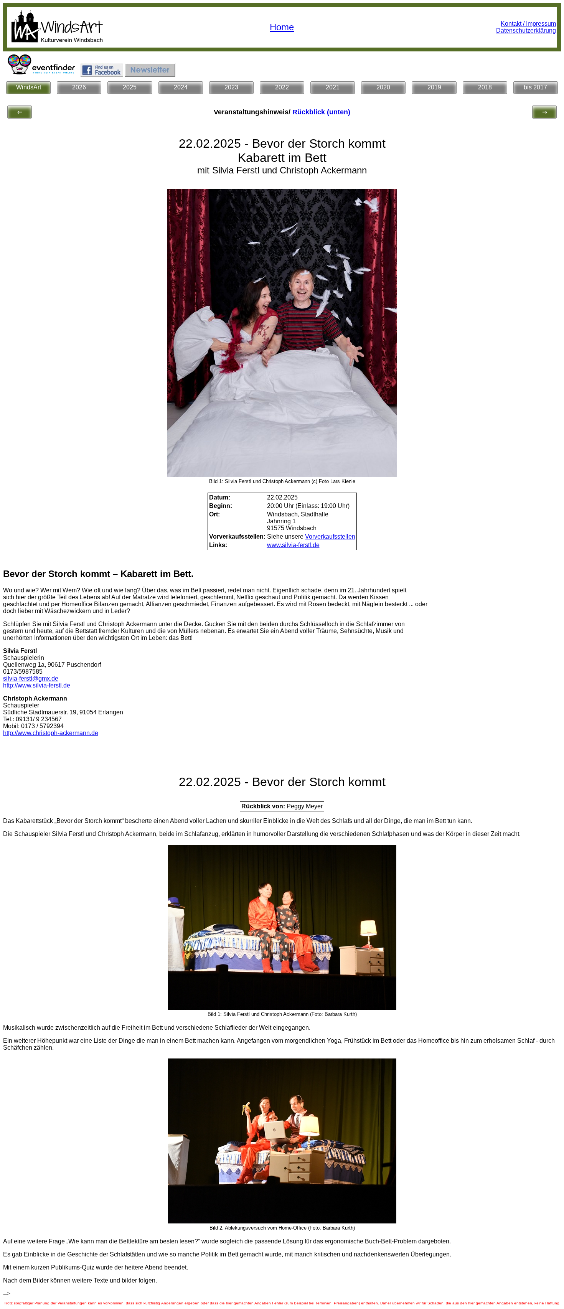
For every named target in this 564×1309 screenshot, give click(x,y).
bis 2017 (535, 87)
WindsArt (28, 87)
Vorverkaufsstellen (330, 536)
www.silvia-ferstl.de (293, 545)
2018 (485, 87)
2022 (282, 87)
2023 (231, 87)
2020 (383, 87)
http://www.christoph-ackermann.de (50, 733)
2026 (79, 87)
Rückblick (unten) (321, 112)
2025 (130, 87)
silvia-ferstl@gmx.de (30, 678)
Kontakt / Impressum (528, 23)
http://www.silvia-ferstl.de (36, 685)
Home (282, 27)
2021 (333, 87)
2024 (181, 87)
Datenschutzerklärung (526, 30)
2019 (434, 87)
